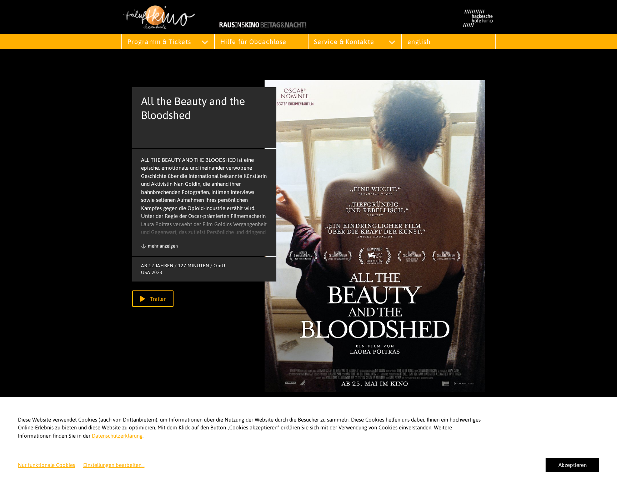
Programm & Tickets (159, 41)
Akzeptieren (572, 465)
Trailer (157, 299)
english (419, 41)
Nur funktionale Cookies (46, 465)
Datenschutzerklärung (117, 436)
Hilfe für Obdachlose (253, 41)
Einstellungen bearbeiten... (114, 465)
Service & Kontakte (344, 41)
